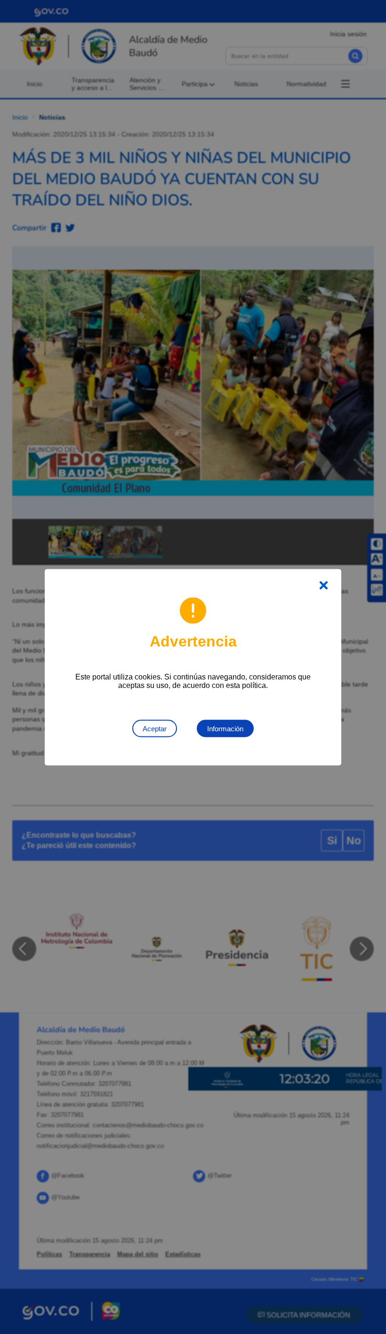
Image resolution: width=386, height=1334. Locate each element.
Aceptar (155, 728)
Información (225, 728)
